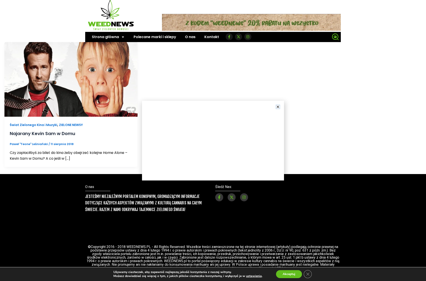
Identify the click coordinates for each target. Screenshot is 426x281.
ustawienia (254, 276)
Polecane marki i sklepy (155, 36)
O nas (190, 36)
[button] (278, 107)
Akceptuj (289, 274)
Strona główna (105, 36)
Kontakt (211, 36)
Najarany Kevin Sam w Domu (42, 133)
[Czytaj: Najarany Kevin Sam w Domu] (71, 79)
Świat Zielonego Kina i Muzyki (33, 125)
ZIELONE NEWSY (71, 125)
